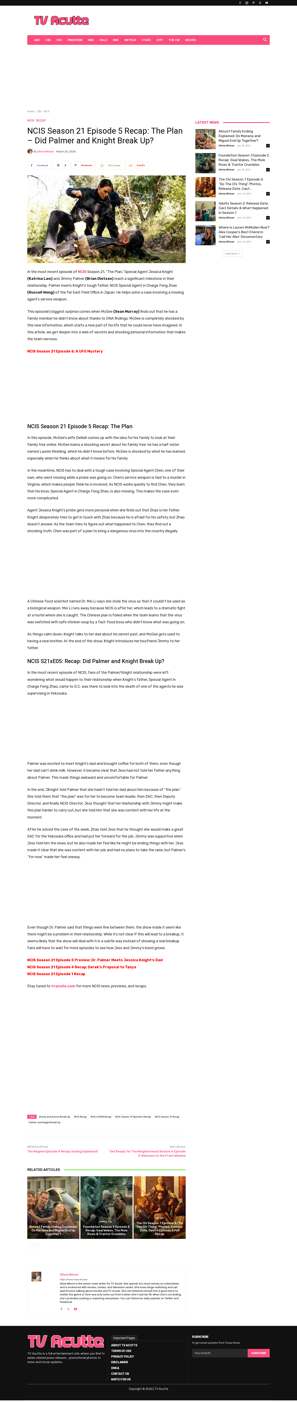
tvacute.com (63, 986)
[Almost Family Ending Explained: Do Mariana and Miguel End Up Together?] (53, 1207)
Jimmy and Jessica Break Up (54, 1116)
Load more (231, 253)
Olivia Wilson (45, 151)
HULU (103, 40)
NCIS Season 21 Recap (167, 1116)
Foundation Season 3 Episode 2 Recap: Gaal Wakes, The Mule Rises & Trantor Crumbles (106, 1230)
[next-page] (36, 1245)
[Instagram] (247, 3)
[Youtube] (267, 3)
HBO (91, 40)
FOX (59, 40)
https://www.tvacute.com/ (74, 1279)
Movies (190, 40)
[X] (260, 3)
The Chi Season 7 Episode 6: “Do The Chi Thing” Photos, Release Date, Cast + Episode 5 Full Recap (159, 1228)
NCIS (46, 111)
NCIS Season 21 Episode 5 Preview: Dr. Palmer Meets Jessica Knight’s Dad (95, 960)
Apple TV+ (106, 1222)
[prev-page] (29, 1245)
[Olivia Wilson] (30, 151)
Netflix (130, 40)
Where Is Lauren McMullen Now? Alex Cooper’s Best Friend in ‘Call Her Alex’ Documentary (244, 232)
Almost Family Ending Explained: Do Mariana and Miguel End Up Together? (53, 1230)
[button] (265, 40)
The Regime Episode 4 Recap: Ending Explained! (62, 1151)
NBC (116, 40)
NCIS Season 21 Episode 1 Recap (56, 974)
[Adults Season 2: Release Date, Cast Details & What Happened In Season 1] (205, 211)
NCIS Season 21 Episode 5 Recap (133, 1116)
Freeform (75, 40)
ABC (37, 40)
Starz (146, 40)
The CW (174, 40)
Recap (41, 120)
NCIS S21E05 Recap (101, 1116)
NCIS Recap (80, 1116)
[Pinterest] (253, 3)
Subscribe (258, 1353)
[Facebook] (240, 3)
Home (30, 111)
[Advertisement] (169, 20)
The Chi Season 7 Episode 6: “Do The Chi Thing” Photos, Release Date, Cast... (241, 184)
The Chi (159, 1218)
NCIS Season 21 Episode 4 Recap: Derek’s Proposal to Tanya (81, 967)
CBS (48, 40)
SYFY (160, 40)
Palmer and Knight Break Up (44, 1122)
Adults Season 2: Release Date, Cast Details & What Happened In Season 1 (244, 208)
